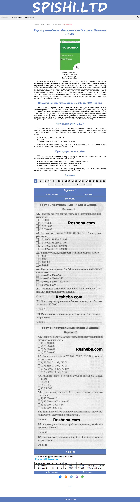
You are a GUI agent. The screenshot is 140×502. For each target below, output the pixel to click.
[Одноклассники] (64, 476)
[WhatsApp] (81, 476)
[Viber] (75, 476)
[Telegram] (70, 476)
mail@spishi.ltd (70, 499)
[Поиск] (138, 17)
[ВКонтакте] (58, 476)
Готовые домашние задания (22, 17)
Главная (4, 17)
